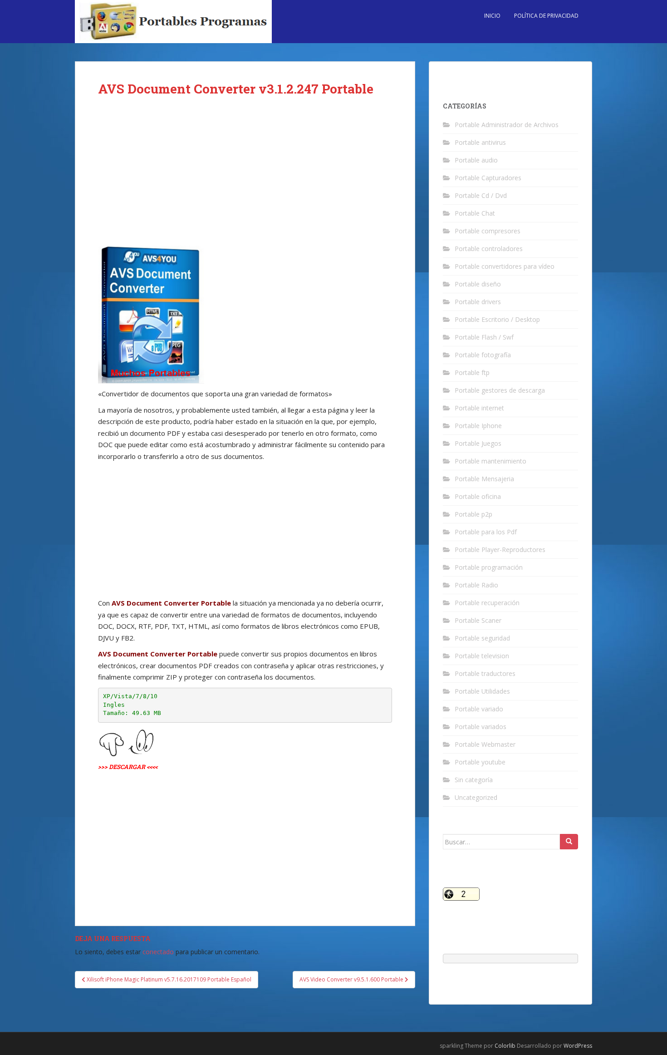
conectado (158, 951)
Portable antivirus (480, 142)
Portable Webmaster (485, 744)
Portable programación (489, 567)
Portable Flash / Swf (484, 337)
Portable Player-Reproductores (500, 549)
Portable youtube (480, 762)
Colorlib (505, 1046)
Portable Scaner (478, 620)
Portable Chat (475, 213)
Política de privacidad (546, 16)
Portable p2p (473, 514)
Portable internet (479, 408)
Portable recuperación (487, 602)
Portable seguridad (482, 638)
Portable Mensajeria (484, 478)
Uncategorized (476, 797)
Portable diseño (478, 284)
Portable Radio (476, 585)
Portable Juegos (478, 443)
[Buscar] (569, 841)
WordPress (578, 1046)
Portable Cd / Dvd (481, 195)
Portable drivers (478, 301)
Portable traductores (485, 673)
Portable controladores (489, 248)
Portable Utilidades (482, 691)
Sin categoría (474, 779)
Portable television (482, 655)
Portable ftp (472, 372)
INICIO (492, 16)
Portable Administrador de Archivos (507, 124)
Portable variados (480, 726)
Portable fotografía (483, 354)
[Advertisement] (245, 178)
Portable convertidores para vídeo (504, 266)
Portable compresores (487, 231)
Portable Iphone (478, 425)
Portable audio (476, 160)
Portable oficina (478, 496)
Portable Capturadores (488, 177)
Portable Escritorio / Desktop (497, 319)
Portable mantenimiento (490, 461)
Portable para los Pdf (486, 532)
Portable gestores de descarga (500, 390)
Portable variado (479, 709)
